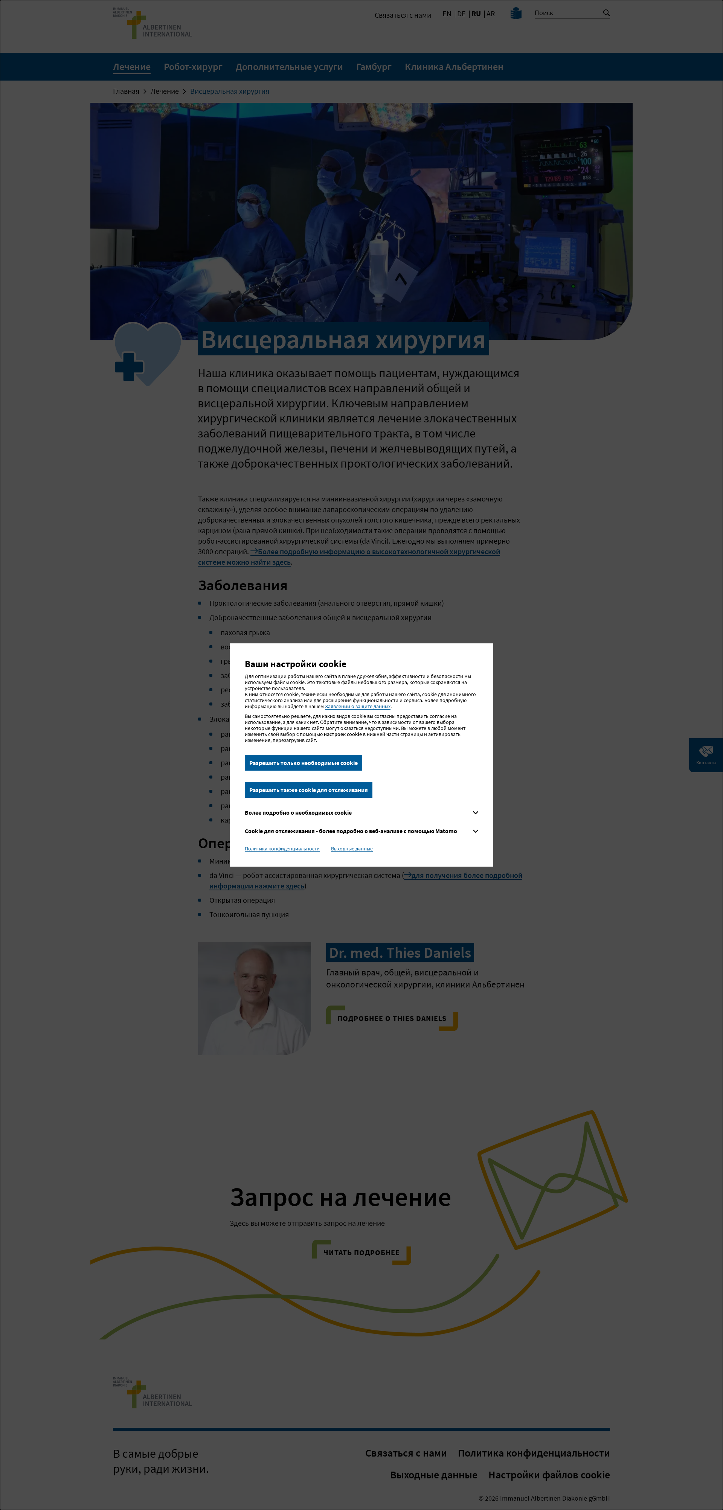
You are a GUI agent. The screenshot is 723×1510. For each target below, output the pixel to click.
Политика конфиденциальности (282, 849)
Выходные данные (352, 849)
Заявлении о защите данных (357, 706)
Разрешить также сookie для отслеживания (308, 790)
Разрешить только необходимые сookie (303, 762)
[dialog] (361, 755)
